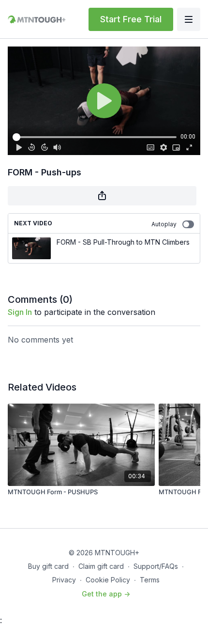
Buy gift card (48, 566)
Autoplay (164, 224)
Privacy (64, 580)
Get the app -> (106, 594)
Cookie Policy (108, 580)
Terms (150, 580)
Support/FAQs (156, 566)
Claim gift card (101, 566)
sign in (20, 312)
